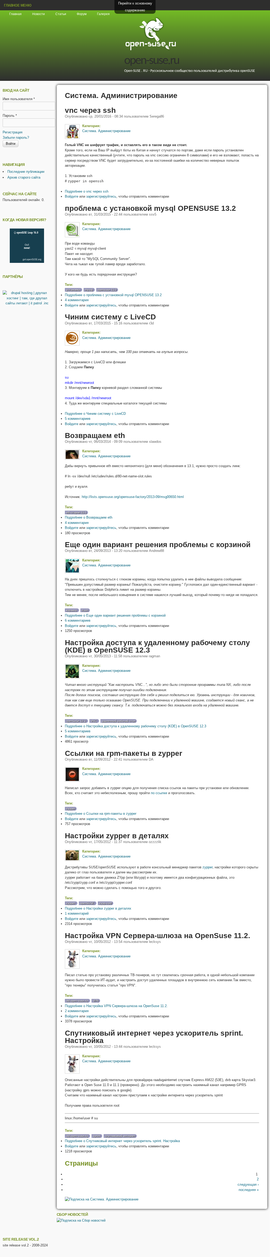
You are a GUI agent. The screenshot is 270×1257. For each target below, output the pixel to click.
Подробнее (86, 191)
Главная (15, 14)
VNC (94, 721)
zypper (70, 808)
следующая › (248, 1184)
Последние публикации (25, 172)
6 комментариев (77, 620)
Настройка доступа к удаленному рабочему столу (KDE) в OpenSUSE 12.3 (157, 646)
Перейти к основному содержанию (135, 6)
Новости (38, 14)
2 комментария (77, 1011)
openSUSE (87, 903)
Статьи (60, 14)
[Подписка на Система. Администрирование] (101, 1199)
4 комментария (77, 300)
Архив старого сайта (23, 177)
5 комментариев (77, 419)
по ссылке (159, 793)
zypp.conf (105, 903)
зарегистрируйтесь (101, 196)
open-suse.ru (151, 61)
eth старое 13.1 (76, 512)
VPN (96, 1000)
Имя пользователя (19, 99)
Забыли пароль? (16, 137)
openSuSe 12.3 (76, 721)
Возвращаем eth (95, 435)
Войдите (71, 196)
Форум (81, 14)
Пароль (10, 116)
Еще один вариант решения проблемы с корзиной (157, 544)
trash (85, 610)
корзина (71, 610)
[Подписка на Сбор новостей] (81, 1220)
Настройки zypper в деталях (117, 835)
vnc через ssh (90, 110)
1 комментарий (77, 913)
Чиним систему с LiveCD (110, 317)
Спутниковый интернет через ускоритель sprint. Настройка (154, 1037)
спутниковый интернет (120, 1136)
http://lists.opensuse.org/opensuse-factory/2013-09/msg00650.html (133, 497)
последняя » (249, 1190)
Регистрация (12, 132)
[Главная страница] (150, 50)
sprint (96, 1136)
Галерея (103, 14)
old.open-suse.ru (77, 1000)
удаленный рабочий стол (118, 721)
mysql (89, 289)
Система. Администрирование (106, 131)
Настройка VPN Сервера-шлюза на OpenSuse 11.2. (157, 935)
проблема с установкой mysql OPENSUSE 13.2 (150, 208)
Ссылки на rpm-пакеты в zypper (123, 753)
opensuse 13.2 (107, 289)
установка (73, 289)
